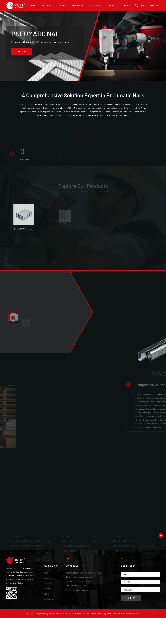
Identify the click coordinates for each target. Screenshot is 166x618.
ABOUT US (83, 126)
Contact (126, 5)
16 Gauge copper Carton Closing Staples (142, 238)
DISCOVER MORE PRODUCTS (83, 253)
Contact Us (49, 599)
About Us (48, 578)
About (61, 5)
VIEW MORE (21, 51)
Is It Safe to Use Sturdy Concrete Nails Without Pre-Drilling (136, 499)
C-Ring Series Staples (101, 236)
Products (48, 583)
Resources (96, 5)
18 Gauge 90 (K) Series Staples (25, 236)
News (112, 5)
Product (46, 5)
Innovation (77, 5)
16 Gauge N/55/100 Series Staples (63, 238)
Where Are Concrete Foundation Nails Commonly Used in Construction (33, 501)
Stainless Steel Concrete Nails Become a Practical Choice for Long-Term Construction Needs (87, 501)
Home (33, 5)
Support (47, 588)
